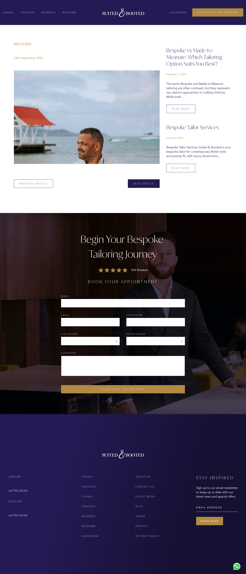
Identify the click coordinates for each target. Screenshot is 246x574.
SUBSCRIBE (209, 521)
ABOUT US (143, 476)
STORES (87, 476)
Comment (68, 353)
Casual (8, 12)
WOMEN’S (89, 516)
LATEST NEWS (145, 496)
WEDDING (89, 526)
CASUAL (87, 496)
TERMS (141, 516)
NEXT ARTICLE (143, 183)
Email (65, 315)
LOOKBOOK (90, 536)
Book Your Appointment (123, 389)
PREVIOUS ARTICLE (33, 183)
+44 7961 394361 (17, 491)
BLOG (139, 506)
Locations (69, 334)
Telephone (134, 315)
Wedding (69, 12)
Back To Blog (22, 44)
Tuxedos (28, 12)
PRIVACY (142, 526)
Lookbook (178, 12)
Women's (49, 12)
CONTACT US (145, 486)
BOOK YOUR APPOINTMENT (218, 12)
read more (181, 108)
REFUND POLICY (147, 536)
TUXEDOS (89, 506)
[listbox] (90, 341)
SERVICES (89, 486)
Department (136, 334)
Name (65, 296)
